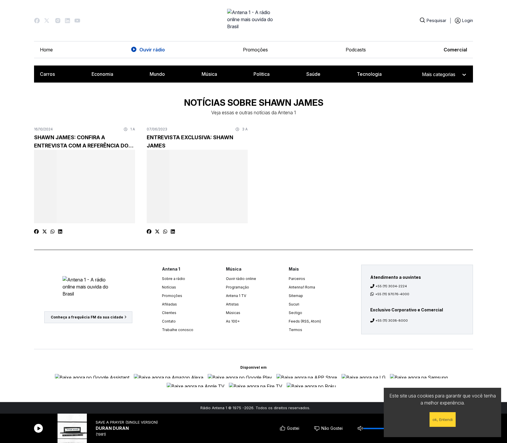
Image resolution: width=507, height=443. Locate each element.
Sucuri (294, 304)
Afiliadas (169, 304)
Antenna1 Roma (302, 287)
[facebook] (36, 231)
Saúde (313, 74)
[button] (37, 21)
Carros (47, 74)
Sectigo (295, 313)
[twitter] (44, 231)
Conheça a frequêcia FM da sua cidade (87, 317)
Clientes (169, 313)
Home (46, 50)
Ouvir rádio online (241, 278)
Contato (169, 321)
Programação (237, 287)
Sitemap (296, 295)
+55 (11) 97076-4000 (392, 294)
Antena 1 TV (236, 295)
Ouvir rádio (152, 50)
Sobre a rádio (173, 278)
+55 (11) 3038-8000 (392, 320)
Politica (262, 74)
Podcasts (356, 50)
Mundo (157, 74)
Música (209, 74)
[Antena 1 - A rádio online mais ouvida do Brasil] (253, 20)
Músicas (233, 313)
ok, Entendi (442, 419)
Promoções (255, 50)
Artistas (232, 304)
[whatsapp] (52, 231)
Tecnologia (369, 74)
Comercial (455, 50)
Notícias (169, 287)
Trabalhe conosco (177, 330)
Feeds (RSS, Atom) (305, 321)
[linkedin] (60, 231)
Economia (102, 74)
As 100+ (233, 321)
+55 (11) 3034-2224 (391, 286)
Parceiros (297, 278)
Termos (295, 330)
